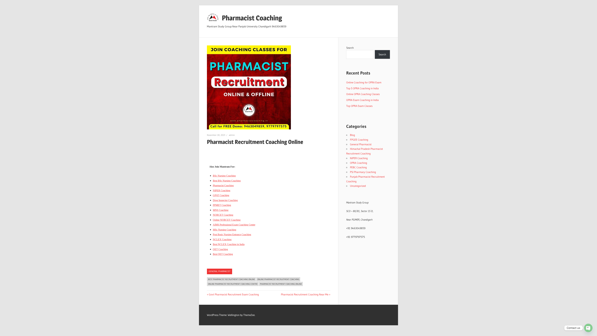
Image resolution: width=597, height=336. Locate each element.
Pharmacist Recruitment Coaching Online (281, 284)
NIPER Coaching (221, 190)
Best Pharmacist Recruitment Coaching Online (231, 279)
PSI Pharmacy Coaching (363, 172)
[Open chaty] (588, 328)
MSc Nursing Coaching (224, 229)
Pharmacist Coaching (252, 18)
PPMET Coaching (222, 205)
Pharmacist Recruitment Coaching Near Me (304, 294)
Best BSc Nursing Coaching (227, 180)
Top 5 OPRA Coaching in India (362, 88)
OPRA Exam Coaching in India (362, 100)
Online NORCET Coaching (227, 220)
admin (232, 135)
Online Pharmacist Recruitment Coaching (278, 279)
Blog (352, 135)
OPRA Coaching (358, 162)
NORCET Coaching (223, 215)
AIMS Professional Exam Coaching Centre (234, 224)
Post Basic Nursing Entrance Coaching (232, 234)
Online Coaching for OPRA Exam (363, 82)
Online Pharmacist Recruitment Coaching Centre (233, 284)
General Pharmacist (219, 271)
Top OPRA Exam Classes (359, 105)
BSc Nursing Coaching (224, 175)
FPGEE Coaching (359, 139)
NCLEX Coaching (222, 239)
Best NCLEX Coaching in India (229, 244)
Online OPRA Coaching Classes (363, 94)
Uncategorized (358, 185)
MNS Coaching (220, 210)
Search (350, 47)
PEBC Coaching (358, 167)
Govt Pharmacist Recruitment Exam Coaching (234, 294)
